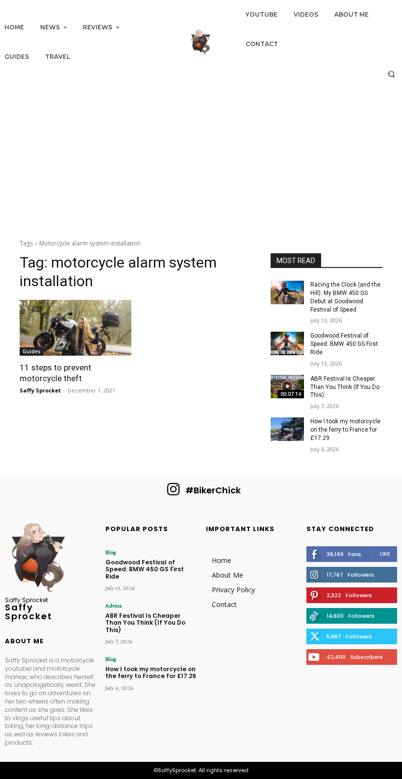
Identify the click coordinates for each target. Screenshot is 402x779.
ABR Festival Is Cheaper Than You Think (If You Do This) (344, 387)
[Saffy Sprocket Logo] (201, 42)
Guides (32, 351)
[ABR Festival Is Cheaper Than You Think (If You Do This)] (287, 386)
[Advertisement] (201, 157)
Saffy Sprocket (40, 390)
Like (385, 554)
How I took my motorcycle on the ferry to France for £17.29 (345, 429)
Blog (110, 552)
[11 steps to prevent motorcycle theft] (75, 328)
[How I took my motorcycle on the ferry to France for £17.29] (287, 429)
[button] (391, 73)
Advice (113, 606)
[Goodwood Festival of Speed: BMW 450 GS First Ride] (287, 343)
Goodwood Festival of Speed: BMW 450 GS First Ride (344, 344)
